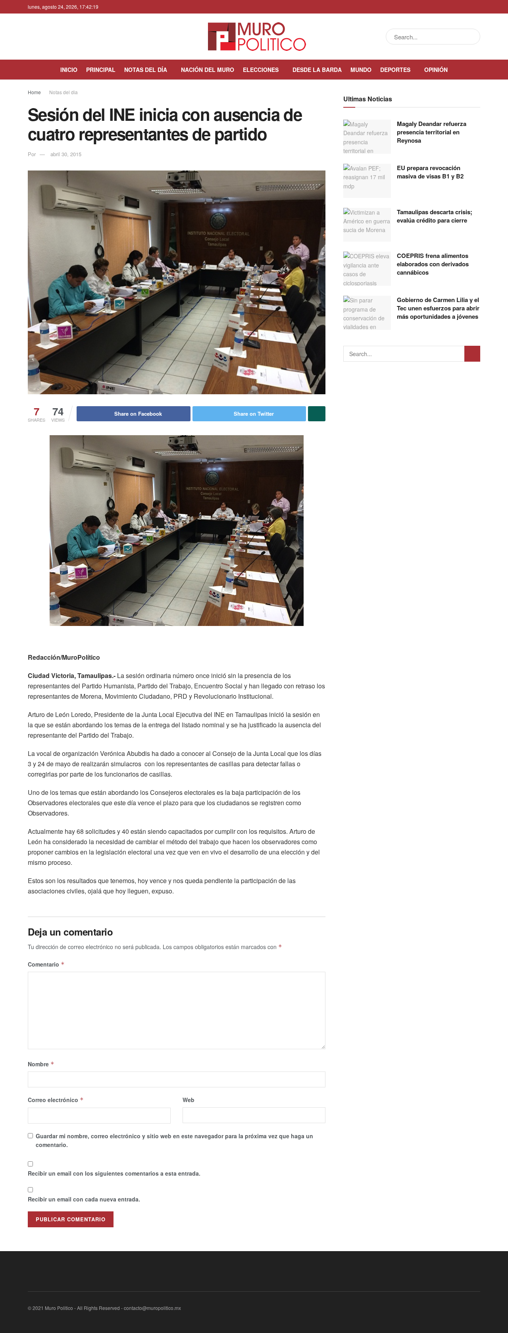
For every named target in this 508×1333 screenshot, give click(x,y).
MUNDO (360, 70)
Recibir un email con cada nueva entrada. (84, 1199)
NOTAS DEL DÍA (145, 70)
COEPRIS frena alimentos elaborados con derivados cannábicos (433, 264)
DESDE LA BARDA (317, 70)
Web (188, 1100)
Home (34, 92)
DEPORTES (395, 70)
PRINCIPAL (100, 70)
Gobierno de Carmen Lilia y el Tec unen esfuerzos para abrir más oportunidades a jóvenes (438, 308)
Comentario (46, 964)
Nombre (41, 1064)
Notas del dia (63, 92)
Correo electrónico (56, 1100)
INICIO (68, 70)
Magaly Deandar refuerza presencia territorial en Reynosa (431, 132)
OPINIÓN (436, 70)
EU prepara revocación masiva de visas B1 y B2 (430, 171)
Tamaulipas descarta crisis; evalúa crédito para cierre (434, 216)
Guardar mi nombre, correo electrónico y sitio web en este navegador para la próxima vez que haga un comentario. (174, 1140)
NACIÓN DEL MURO (207, 70)
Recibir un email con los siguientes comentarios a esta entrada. (114, 1173)
